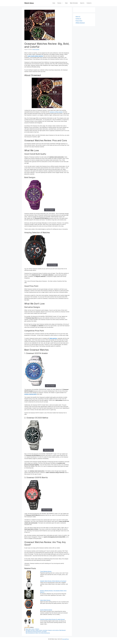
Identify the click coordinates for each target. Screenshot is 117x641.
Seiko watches (53, 338)
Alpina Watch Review (45, 600)
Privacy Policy (79, 20)
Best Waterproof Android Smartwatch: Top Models (36, 631)
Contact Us (89, 3)
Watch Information (74, 3)
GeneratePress (65, 639)
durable (37, 630)
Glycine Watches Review (46, 609)
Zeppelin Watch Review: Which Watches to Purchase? (53, 581)
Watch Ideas (29, 3)
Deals (66, 3)
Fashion (40, 630)
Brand (27, 628)
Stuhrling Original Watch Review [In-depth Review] (52, 619)
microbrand (45, 630)
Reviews (59, 3)
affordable (28, 630)
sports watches (55, 630)
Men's (30, 628)
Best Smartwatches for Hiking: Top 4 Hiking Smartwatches (38, 632)
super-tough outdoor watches (35, 56)
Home (54, 3)
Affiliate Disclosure (80, 22)
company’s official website (56, 112)
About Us (82, 3)
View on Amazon (49, 209)
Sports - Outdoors (35, 628)
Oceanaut (50, 630)
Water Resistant (62, 630)
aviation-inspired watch (30, 394)
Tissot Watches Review (45, 571)
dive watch (32, 630)
